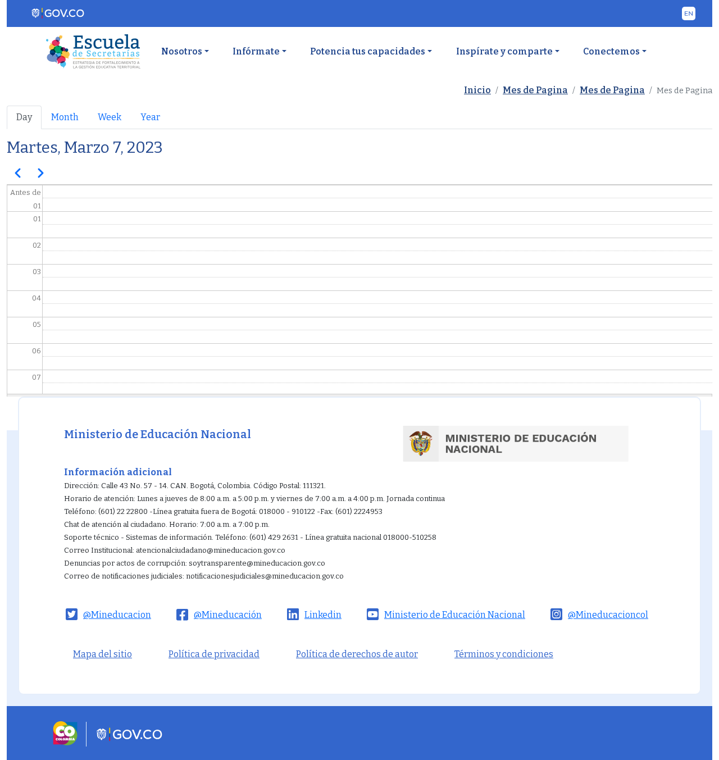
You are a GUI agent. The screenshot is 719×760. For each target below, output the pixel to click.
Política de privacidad (214, 654)
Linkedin (323, 614)
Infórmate (256, 51)
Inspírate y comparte (504, 51)
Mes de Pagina (535, 90)
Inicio (477, 90)
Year (150, 117)
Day (24, 117)
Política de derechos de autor (357, 654)
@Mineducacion (117, 614)
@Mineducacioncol (608, 614)
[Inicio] (93, 51)
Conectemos (611, 51)
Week (109, 117)
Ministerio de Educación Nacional (454, 614)
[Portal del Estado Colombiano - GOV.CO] (58, 13)
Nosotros (181, 51)
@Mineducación (228, 614)
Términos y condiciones (503, 654)
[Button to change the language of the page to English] (689, 13)
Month (65, 117)
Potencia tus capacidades (367, 51)
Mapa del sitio (102, 654)
